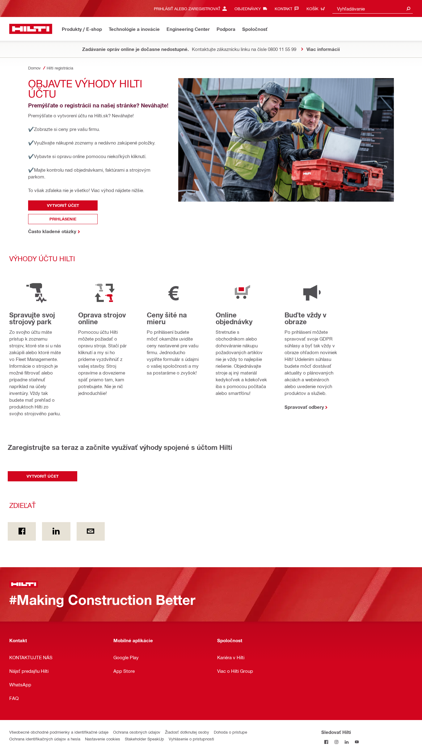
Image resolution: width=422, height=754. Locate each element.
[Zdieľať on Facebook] (22, 531)
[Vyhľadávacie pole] (408, 8)
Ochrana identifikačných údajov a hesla (44, 738)
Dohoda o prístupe (230, 732)
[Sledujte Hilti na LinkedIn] (347, 742)
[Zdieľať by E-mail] (91, 531)
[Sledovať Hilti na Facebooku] (326, 742)
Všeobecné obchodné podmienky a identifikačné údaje (58, 732)
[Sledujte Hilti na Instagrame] (336, 742)
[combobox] (372, 8)
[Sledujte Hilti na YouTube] (357, 742)
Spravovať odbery (304, 407)
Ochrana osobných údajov (136, 732)
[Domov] (30, 29)
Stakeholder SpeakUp (144, 738)
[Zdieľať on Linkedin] (56, 531)
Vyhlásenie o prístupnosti (191, 738)
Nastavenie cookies (102, 738)
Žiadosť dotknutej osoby (187, 732)
